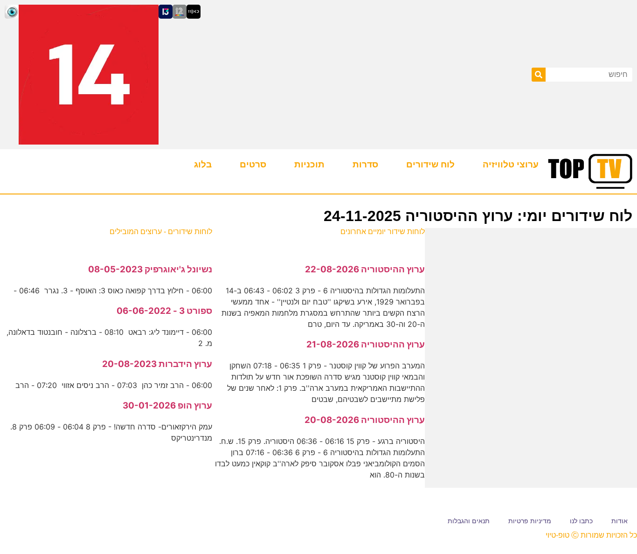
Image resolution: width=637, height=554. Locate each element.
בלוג (203, 164)
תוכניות (309, 164)
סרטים (253, 164)
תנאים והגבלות (469, 521)
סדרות (365, 164)
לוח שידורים (430, 164)
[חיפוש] (539, 75)
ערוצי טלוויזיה (511, 164)
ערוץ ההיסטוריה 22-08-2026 (365, 269)
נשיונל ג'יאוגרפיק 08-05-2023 (150, 269)
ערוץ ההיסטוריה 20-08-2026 (365, 420)
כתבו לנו (581, 521)
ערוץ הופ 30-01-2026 (167, 405)
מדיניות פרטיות (529, 521)
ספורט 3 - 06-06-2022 (164, 310)
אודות (619, 521)
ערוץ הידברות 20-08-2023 (157, 364)
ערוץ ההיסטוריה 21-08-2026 (365, 344)
